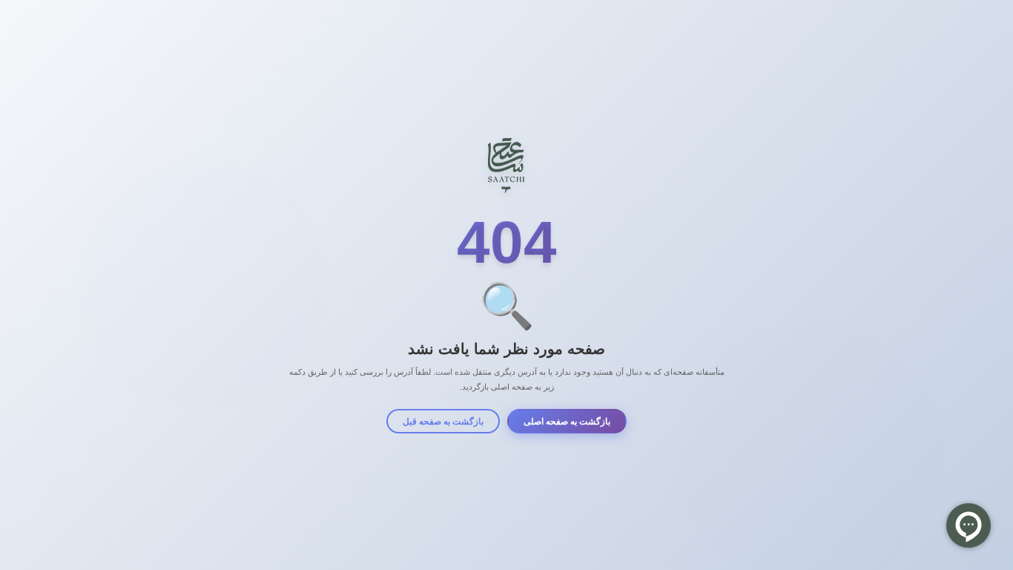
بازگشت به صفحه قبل (443, 421)
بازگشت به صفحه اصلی (567, 421)
